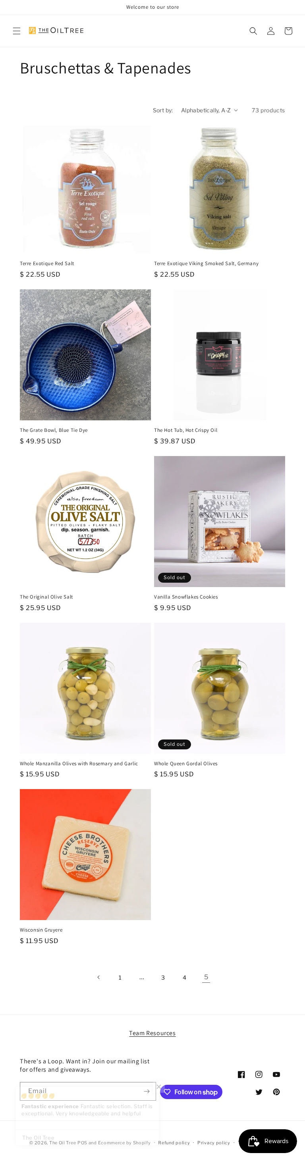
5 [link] (206, 977)
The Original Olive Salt (46, 597)
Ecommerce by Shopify (124, 1143)
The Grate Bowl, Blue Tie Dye (54, 430)
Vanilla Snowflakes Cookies (186, 597)
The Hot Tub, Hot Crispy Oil (185, 430)
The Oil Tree (62, 1143)
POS (82, 1143)
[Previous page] (99, 977)
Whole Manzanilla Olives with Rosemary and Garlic (79, 764)
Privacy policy (213, 1143)
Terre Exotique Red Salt (47, 263)
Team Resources (152, 1033)
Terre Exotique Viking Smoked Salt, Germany (206, 263)
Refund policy (174, 1143)
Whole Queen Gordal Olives (186, 764)
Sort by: (163, 110)
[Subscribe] (147, 1091)
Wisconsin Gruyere (41, 930)
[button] (16, 31)
